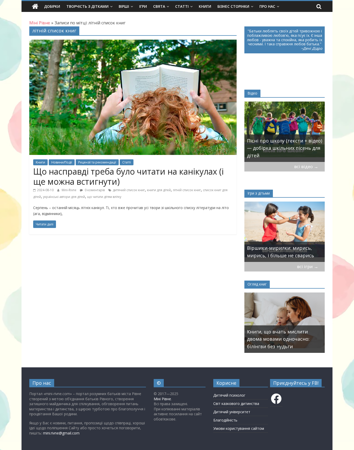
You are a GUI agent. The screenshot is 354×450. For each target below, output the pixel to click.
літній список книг (187, 190)
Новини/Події (61, 162)
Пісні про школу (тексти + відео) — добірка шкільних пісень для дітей (284, 148)
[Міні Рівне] (35, 6)
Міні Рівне (162, 398)
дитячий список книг (129, 190)
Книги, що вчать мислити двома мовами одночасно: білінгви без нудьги (278, 339)
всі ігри (307, 266)
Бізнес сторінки (233, 6)
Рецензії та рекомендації (97, 162)
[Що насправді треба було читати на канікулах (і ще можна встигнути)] (133, 43)
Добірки (52, 6)
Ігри (143, 6)
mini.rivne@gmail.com (61, 433)
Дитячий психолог (229, 395)
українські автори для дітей (64, 197)
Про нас (267, 6)
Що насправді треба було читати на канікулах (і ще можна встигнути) (128, 176)
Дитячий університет (231, 411)
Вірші (124, 6)
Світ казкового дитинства (236, 403)
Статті (182, 6)
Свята (159, 6)
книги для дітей (159, 190)
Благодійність (225, 420)
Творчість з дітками (87, 6)
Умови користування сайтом (238, 428)
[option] (284, 132)
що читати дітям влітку (104, 197)
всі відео (306, 166)
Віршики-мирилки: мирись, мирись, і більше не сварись (280, 252)
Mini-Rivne (69, 190)
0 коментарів (94, 190)
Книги (205, 6)
